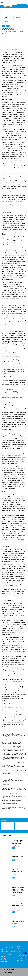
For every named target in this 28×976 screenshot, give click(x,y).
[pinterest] (9, 29)
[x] (26, 953)
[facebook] (3, 29)
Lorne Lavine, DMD (16, 923)
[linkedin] (7, 29)
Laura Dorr (5, 23)
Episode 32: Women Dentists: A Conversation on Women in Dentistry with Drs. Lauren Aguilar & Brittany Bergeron (18, 889)
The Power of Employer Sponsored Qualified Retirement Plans (17, 841)
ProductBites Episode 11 (18, 856)
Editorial (13, 948)
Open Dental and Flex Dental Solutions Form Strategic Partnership (17, 905)
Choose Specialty (7, 6)
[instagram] (26, 958)
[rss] (26, 955)
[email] (11, 29)
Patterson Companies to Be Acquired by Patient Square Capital (18, 871)
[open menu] (2, 2)
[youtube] (24, 955)
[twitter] (5, 29)
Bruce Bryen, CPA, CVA (16, 845)
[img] (14, 2)
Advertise (8, 948)
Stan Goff (14, 874)
